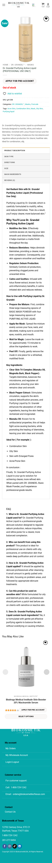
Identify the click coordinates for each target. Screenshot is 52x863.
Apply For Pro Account (20, 81)
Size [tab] (6, 168)
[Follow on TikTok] (14, 846)
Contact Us (10, 811)
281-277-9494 (9, 840)
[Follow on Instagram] (9, 846)
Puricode (34, 104)
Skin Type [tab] (8, 156)
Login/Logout (12, 762)
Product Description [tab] (14, 150)
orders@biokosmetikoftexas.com (29, 794)
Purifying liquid (8, 111)
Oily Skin (39, 109)
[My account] (48, 5)
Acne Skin (11, 109)
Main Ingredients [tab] (12, 174)
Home (5, 65)
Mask (33, 109)
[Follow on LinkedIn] (19, 846)
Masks (30, 65)
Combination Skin (23, 109)
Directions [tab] (9, 162)
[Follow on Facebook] (4, 846)
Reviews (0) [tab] (9, 180)
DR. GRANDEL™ (18, 65)
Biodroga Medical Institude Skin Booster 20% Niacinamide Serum (26, 701)
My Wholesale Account (17, 755)
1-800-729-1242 (18, 787)
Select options (26, 716)
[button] (3, 4)
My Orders (11, 748)
